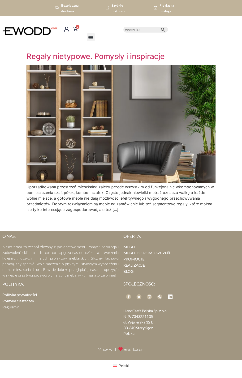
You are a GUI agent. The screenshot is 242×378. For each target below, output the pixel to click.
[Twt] (139, 297)
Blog (128, 271)
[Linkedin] (170, 297)
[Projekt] (160, 297)
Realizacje (134, 265)
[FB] (128, 297)
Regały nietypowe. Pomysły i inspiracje (95, 56)
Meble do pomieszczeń (146, 253)
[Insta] (149, 297)
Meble (129, 246)
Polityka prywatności (19, 294)
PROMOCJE (133, 259)
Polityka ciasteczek (18, 300)
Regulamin (10, 307)
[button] (91, 37)
